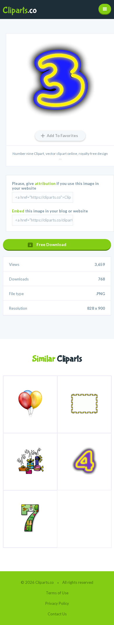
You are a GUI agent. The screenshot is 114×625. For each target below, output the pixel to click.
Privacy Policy (57, 603)
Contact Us (57, 614)
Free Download (51, 244)
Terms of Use (57, 593)
